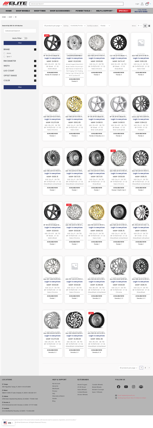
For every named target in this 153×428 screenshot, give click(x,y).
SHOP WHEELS (23, 10)
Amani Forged (69, 54)
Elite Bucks (55, 388)
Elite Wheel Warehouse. (21, 422)
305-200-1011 (32, 393)
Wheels (45, 54)
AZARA (89, 54)
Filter (20, 43)
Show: (134, 26)
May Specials (100, 115)
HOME (9, 10)
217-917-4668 (33, 405)
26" (59, 115)
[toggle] (19, 49)
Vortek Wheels (82, 392)
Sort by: (66, 26)
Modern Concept (98, 389)
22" (148, 115)
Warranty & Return (58, 396)
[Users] (141, 386)
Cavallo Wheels (97, 384)
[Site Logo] (15, 4)
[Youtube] (126, 386)
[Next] (149, 367)
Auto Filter (17, 38)
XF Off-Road (82, 387)
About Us (55, 386)
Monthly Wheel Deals (71, 223)
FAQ (53, 393)
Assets (54, 398)
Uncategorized (119, 54)
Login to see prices (52, 58)
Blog (53, 401)
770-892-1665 (34, 399)
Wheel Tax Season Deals (57, 54)
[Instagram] (133, 386)
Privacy (54, 391)
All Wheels (80, 54)
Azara (9, 53)
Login (137, 4)
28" (95, 277)
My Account (56, 383)
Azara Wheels (82, 389)
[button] (145, 26)
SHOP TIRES (40, 10)
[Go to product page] (52, 43)
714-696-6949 (30, 411)
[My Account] (142, 3)
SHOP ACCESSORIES (60, 10)
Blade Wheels (96, 387)
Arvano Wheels (83, 394)
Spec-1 (49, 54)
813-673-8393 (26, 387)
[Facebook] (118, 386)
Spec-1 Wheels (97, 392)
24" (102, 54)
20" (88, 115)
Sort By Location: (92, 26)
